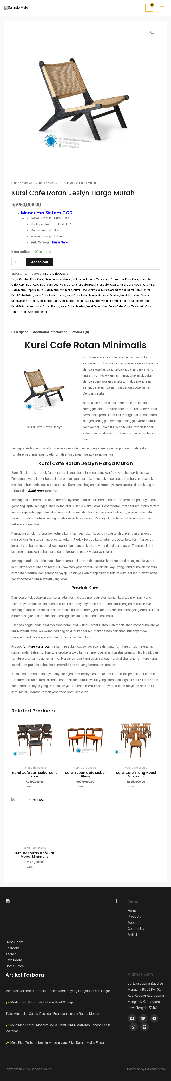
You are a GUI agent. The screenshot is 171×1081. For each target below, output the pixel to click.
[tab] (20, 332)
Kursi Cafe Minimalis (86, 290)
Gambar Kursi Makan (58, 279)
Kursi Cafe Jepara (33, 182)
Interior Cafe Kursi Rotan (102, 279)
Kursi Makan (142, 295)
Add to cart (39, 262)
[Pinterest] (144, 1027)
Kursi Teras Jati (134, 306)
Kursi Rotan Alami (22, 306)
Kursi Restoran (140, 300)
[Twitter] (143, 1018)
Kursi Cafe (60, 242)
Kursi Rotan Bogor (47, 306)
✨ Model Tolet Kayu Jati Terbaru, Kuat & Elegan (40, 1002)
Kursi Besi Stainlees (45, 284)
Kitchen (11, 954)
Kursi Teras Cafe (112, 306)
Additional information (50, 332)
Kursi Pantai (122, 300)
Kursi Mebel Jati (47, 300)
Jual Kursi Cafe (128, 279)
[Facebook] (132, 1018)
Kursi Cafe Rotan (22, 295)
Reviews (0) (80, 332)
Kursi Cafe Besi (84, 284)
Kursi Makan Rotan (23, 300)
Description (20, 332)
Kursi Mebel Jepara (71, 300)
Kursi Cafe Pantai (138, 290)
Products (134, 917)
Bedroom (12, 948)
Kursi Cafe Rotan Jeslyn (50, 295)
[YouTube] (154, 1018)
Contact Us (136, 929)
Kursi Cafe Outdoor (113, 290)
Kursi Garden (111, 295)
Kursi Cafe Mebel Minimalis (54, 290)
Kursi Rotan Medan (73, 306)
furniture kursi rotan (36, 646)
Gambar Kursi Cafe (31, 279)
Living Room (14, 942)
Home (15, 182)
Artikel (132, 935)
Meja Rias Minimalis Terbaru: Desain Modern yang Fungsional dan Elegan (58, 991)
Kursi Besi (25, 284)
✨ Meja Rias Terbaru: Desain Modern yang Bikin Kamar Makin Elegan (56, 1043)
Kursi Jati (126, 295)
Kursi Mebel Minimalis (99, 300)
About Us (134, 923)
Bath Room (14, 960)
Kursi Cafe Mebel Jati (133, 284)
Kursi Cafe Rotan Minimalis (84, 295)
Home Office (15, 966)
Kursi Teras (93, 306)
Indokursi (79, 279)
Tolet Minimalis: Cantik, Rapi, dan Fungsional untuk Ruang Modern (53, 1014)
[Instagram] (133, 1027)
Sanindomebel (37, 311)
